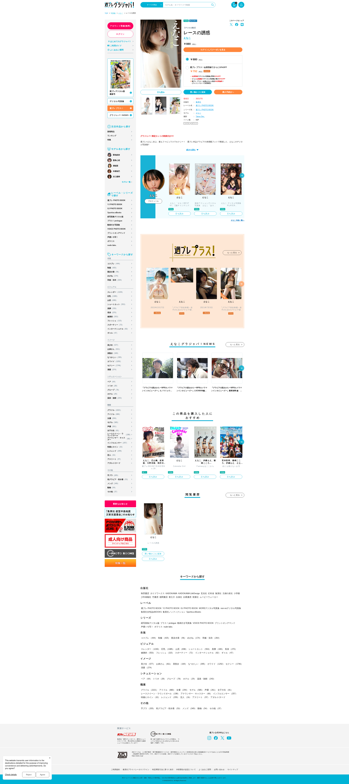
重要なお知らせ (120, 504)
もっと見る (232, 253)
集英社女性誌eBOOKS (151, 612)
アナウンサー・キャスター (119, 439)
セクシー (114, 365)
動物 (111, 488)
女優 (112, 418)
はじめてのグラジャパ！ (120, 41)
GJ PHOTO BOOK (114, 208)
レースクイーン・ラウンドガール (119, 434)
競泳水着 (113, 272)
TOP (106, 13)
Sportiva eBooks (114, 213)
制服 (112, 268)
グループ (113, 390)
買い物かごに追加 (197, 92)
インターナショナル (118, 329)
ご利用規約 (115, 769)
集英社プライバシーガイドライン (136, 769)
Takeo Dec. (200, 116)
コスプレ (114, 264)
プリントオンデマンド (116, 233)
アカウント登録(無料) (120, 26)
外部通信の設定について (186, 769)
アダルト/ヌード (113, 463)
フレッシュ (115, 321)
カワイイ (114, 361)
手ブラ (113, 475)
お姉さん (114, 349)
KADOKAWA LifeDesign (189, 593)
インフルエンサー (117, 443)
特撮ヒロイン (115, 447)
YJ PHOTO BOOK (114, 204)
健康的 (113, 317)
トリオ (112, 386)
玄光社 (204, 593)
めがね (113, 276)
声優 (112, 426)
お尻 (112, 300)
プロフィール (153, 201)
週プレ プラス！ (117, 108)
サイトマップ (232, 769)
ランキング (111, 136)
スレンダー (115, 292)
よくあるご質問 (117, 50)
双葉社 (195, 597)
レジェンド (115, 451)
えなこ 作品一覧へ (237, 220)
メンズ (113, 483)
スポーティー (115, 325)
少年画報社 (146, 597)
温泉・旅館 (115, 398)
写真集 (113, 13)
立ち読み (161, 92)
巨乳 (112, 296)
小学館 (237, 593)
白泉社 (179, 597)
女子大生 (113, 431)
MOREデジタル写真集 (209, 608)
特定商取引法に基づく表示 (162, 769)
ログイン (120, 34)
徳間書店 (164, 597)
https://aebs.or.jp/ (137, 756)
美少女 (113, 345)
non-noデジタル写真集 (231, 608)
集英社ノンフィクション (174, 612)
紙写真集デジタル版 (115, 217)
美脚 (112, 308)
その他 (112, 492)
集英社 (198, 102)
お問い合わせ (219, 769)
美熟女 (113, 353)
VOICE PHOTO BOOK (116, 229)
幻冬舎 (211, 593)
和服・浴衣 (115, 280)
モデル (113, 422)
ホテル (112, 394)
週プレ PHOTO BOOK (116, 200)
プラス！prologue (114, 221)
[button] (241, 175)
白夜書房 (187, 597)
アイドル (114, 414)
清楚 (112, 370)
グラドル (114, 410)
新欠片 (172, 597)
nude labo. (111, 245)
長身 (112, 312)
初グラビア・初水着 (118, 479)
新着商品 (111, 132)
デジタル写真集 (117, 101)
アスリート (114, 459)
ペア (111, 382)
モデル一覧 (126, 182)
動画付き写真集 (113, 225)
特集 (109, 140)
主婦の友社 (227, 593)
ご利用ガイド (116, 46)
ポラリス (111, 241)
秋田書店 (145, 593)
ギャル (112, 333)
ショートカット (116, 304)
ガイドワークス (157, 593)
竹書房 (155, 597)
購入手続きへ (228, 92)
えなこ (120, 13)
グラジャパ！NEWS (119, 115)
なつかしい (115, 357)
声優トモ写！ (112, 237)
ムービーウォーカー (209, 597)
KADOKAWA (171, 593)
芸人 (111, 455)
